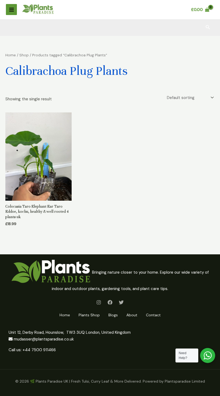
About (131, 315)
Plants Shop (89, 315)
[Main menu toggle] (11, 9)
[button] (208, 27)
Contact (153, 315)
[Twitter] (121, 302)
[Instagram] (98, 302)
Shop (24, 55)
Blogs (113, 315)
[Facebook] (110, 302)
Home (10, 55)
